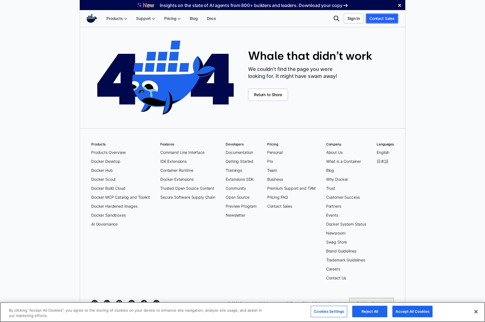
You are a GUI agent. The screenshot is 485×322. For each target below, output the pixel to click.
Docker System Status (346, 224)
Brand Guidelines (341, 251)
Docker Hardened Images (114, 206)
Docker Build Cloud (108, 188)
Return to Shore (268, 94)
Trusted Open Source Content (187, 188)
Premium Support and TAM (291, 188)
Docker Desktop (105, 161)
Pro (270, 161)
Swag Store (336, 242)
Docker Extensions (176, 179)
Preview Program (241, 206)
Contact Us (336, 277)
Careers (333, 269)
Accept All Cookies (412, 311)
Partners (333, 206)
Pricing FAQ (277, 197)
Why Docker (337, 179)
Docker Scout (103, 179)
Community (236, 188)
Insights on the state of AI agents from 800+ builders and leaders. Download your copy (251, 5)
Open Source (237, 197)
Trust (330, 188)
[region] (242, 312)
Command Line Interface (182, 152)
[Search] (336, 18)
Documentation (239, 152)
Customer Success (343, 197)
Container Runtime (176, 170)
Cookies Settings (329, 311)
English (383, 152)
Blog (330, 170)
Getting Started (239, 161)
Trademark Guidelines (345, 260)
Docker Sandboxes (108, 215)
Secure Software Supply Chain (187, 197)
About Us (334, 152)
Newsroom (336, 233)
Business (275, 179)
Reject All (370, 311)
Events (332, 215)
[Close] (476, 311)
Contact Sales (382, 18)
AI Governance (104, 224)
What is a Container (343, 161)
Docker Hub (102, 170)
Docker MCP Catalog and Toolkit (120, 197)
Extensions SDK (240, 179)
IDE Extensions (173, 161)
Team (272, 170)
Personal (275, 152)
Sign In (353, 18)
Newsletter (235, 215)
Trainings (234, 170)
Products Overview (108, 152)
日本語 (382, 161)
